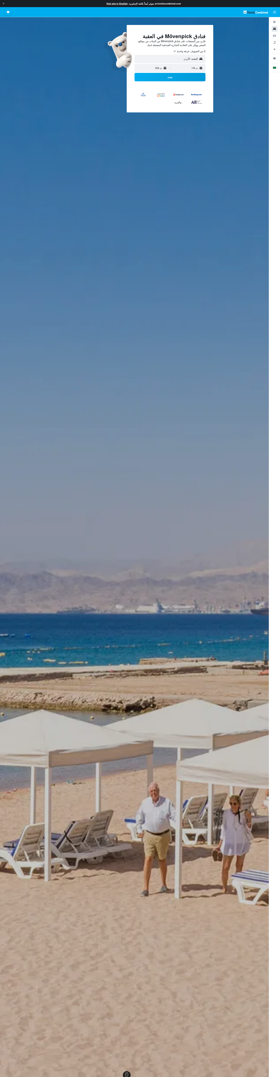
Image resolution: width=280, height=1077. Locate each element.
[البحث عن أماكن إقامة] (274, 29)
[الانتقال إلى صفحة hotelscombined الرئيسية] (255, 12)
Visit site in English (117, 3)
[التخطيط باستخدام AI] (274, 49)
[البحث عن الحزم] (274, 42)
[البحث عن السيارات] (274, 35)
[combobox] (189, 51)
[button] (3, 3)
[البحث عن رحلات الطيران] (274, 22)
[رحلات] (274, 58)
